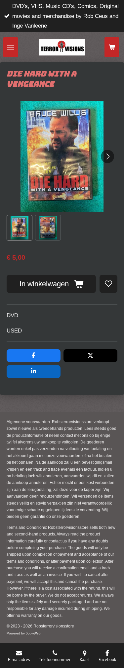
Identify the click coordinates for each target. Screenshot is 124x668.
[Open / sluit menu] (10, 47)
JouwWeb (33, 633)
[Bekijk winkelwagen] (111, 47)
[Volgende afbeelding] (107, 156)
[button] (19, 228)
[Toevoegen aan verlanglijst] (108, 284)
